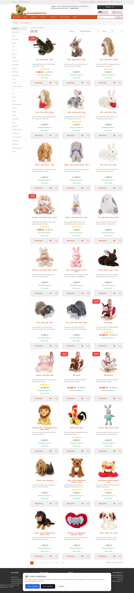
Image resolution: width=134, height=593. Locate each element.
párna (14, 122)
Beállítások (61, 586)
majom (14, 101)
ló (13, 90)
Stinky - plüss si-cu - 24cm (108, 533)
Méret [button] (25, 17)
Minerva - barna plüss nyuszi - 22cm (44, 270)
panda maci (15, 119)
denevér (14, 54)
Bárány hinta (108, 375)
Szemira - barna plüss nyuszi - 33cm (44, 217)
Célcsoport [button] (43, 17)
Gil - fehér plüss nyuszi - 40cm (108, 217)
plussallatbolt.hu (118, 572)
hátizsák (14, 68)
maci (13, 93)
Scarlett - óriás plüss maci (45, 375)
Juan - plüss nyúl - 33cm (44, 322)
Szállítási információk (23, 2)
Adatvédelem (14, 577)
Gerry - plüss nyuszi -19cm (108, 59)
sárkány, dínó (16, 133)
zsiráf (13, 151)
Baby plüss (15, 39)
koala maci (15, 75)
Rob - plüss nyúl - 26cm (108, 112)
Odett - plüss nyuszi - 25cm (76, 112)
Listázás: (104, 31)
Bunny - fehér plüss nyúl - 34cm (76, 217)
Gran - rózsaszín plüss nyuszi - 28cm (76, 270)
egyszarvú (15, 61)
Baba (13, 35)
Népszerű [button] (53, 17)
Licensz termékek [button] (64, 17)
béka (13, 46)
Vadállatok (15, 140)
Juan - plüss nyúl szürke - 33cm (76, 322)
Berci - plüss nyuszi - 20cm (76, 59)
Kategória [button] (33, 17)
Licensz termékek (17, 86)
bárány (14, 43)
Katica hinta (108, 322)
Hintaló (75, 17)
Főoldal (15, 23)
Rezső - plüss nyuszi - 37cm (108, 270)
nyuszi (14, 111)
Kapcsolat (14, 2)
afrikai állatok (16, 32)
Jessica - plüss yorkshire (44, 480)
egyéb (14, 57)
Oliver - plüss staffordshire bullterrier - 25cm (76, 481)
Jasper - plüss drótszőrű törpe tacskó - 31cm (44, 533)
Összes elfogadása (32, 586)
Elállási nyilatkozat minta (17, 579)
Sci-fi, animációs (16, 137)
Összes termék (17, 17)
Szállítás (104, 12)
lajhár (14, 82)
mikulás (14, 108)
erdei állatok (15, 64)
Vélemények (117, 12)
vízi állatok (15, 144)
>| (63, 563)
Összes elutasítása (48, 586)
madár (14, 97)
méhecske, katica (17, 104)
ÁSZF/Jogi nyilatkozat (17, 583)
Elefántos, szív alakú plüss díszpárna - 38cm (76, 533)
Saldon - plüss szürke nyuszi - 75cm (76, 165)
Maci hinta (76, 375)
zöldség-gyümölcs (17, 148)
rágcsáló (14, 126)
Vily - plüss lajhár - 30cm (44, 59)
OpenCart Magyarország (12, 585)
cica (13, 50)
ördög (14, 115)
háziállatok (15, 72)
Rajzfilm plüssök (16, 130)
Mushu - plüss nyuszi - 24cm (44, 165)
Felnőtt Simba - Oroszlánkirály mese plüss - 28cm (44, 428)
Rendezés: (72, 31)
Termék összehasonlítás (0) (37, 27)
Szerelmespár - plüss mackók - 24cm (108, 481)
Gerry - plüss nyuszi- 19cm (45, 112)
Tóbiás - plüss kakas (76, 428)
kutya (13, 79)
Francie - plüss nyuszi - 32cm (108, 428)
